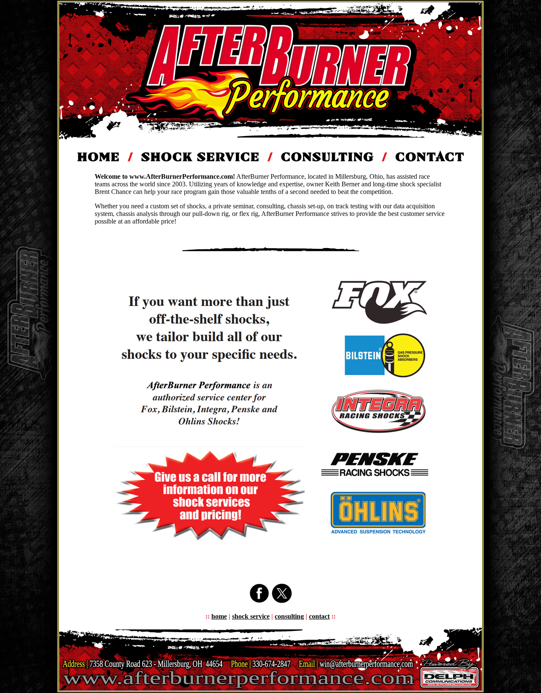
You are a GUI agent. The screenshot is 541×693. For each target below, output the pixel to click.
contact (319, 616)
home (219, 616)
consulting (289, 616)
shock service (251, 616)
